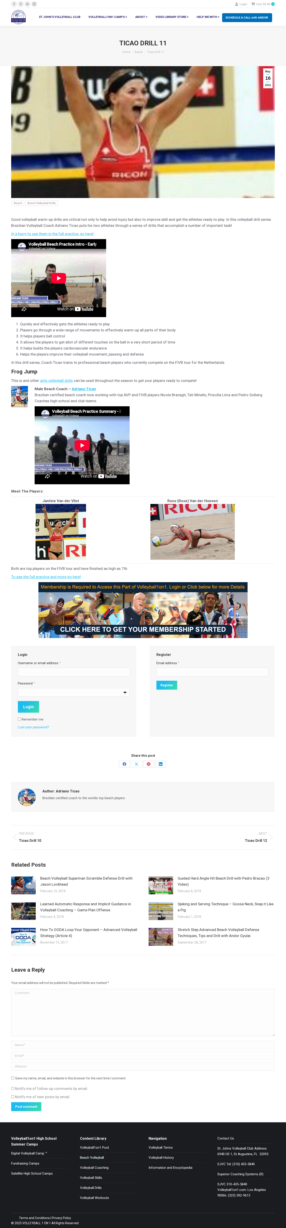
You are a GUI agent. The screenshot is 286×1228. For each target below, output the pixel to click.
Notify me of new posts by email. (42, 1097)
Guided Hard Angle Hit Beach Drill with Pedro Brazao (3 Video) (223, 881)
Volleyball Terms (161, 1148)
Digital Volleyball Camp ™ (29, 1153)
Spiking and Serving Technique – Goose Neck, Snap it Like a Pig (225, 907)
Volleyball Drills (91, 1188)
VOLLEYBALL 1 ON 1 (36, 1223)
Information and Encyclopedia (170, 1168)
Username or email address (39, 663)
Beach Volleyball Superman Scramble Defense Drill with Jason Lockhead (86, 881)
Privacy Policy (61, 1218)
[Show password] (125, 692)
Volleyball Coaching (94, 1168)
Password (26, 683)
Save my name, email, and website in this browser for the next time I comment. (70, 1078)
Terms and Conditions (34, 1218)
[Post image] (23, 885)
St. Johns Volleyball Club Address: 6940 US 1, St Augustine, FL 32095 (242, 1151)
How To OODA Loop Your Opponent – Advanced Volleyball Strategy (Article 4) (88, 932)
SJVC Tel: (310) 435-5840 (236, 1164)
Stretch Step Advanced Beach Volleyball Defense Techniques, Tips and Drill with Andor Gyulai (218, 932)
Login (243, 4)
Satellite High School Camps (32, 1173)
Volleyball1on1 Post (94, 1148)
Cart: (264, 4)
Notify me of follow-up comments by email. (51, 1088)
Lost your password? (33, 727)
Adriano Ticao (84, 389)
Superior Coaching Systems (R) (240, 1174)
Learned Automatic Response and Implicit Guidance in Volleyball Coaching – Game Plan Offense (85, 907)
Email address (167, 663)
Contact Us (225, 1138)
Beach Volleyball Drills (41, 203)
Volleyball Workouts (94, 1198)
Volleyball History (161, 1158)
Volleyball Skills (91, 1178)
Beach (18, 203)
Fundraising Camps (25, 1163)
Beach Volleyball (92, 1158)
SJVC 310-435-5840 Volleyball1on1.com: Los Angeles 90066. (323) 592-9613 (241, 1189)
